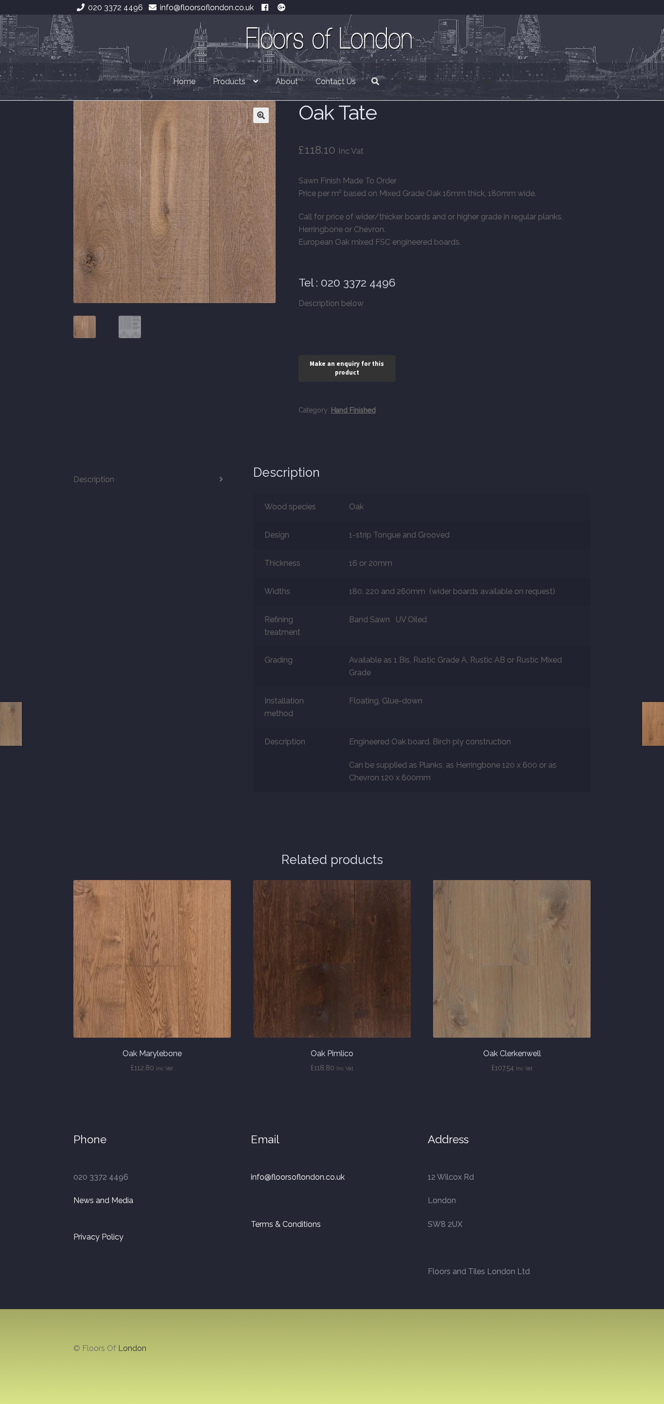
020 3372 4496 (115, 7)
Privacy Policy (98, 1237)
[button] (261, 115)
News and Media (103, 1200)
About (287, 81)
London (132, 1348)
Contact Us (335, 81)
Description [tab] (93, 479)
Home (184, 81)
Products (229, 81)
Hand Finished (353, 410)
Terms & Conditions (286, 1224)
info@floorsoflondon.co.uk (207, 7)
